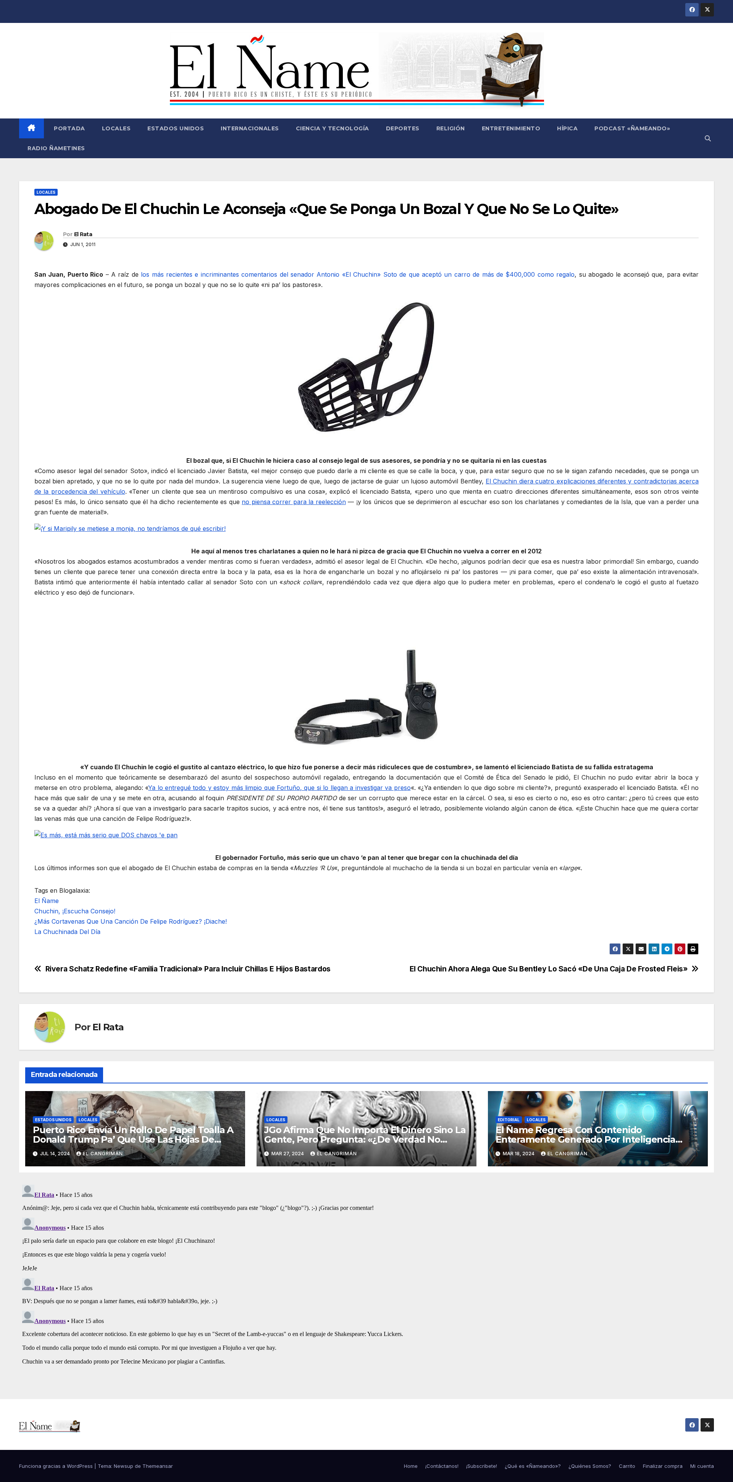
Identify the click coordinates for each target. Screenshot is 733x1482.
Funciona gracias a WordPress (56, 1466)
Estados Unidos (175, 128)
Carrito (627, 1466)
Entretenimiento (511, 128)
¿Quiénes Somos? (589, 1466)
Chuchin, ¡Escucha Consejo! (74, 911)
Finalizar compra (663, 1466)
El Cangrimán (103, 1153)
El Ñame (46, 901)
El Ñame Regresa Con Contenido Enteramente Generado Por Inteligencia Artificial (585, 1139)
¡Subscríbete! (481, 1466)
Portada (68, 128)
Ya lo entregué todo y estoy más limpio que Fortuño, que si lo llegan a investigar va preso (279, 787)
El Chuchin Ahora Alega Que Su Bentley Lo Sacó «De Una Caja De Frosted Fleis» (549, 969)
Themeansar (157, 1466)
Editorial (509, 1119)
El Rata (83, 234)
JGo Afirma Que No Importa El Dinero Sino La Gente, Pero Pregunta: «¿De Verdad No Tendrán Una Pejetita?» (364, 1139)
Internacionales (250, 128)
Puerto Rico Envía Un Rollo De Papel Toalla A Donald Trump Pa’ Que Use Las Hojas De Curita (133, 1139)
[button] (708, 138)
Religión (450, 128)
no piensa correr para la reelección (294, 502)
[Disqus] (366, 1277)
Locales (116, 128)
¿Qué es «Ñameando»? (533, 1466)
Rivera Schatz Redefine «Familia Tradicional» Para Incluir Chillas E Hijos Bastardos (188, 969)
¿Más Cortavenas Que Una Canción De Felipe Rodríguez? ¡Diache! (130, 921)
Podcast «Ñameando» (632, 128)
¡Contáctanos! (442, 1466)
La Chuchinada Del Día (67, 932)
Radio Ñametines (56, 148)
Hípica (567, 128)
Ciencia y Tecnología (332, 128)
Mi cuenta (702, 1466)
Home (411, 1466)
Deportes (403, 128)
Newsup (123, 1466)
